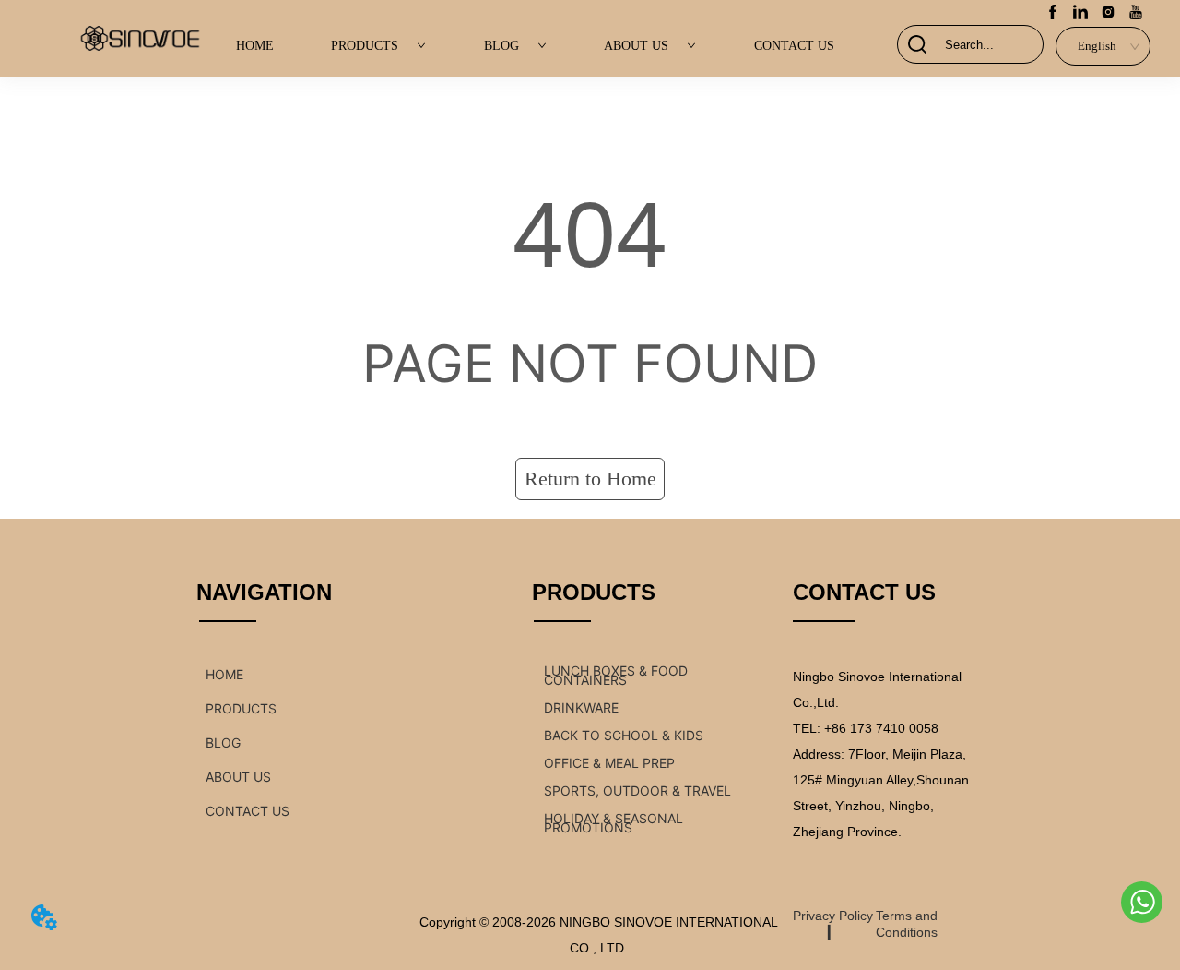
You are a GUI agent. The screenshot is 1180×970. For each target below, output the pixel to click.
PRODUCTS (364, 46)
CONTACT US (794, 46)
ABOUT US (636, 46)
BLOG (501, 46)
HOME (255, 46)
